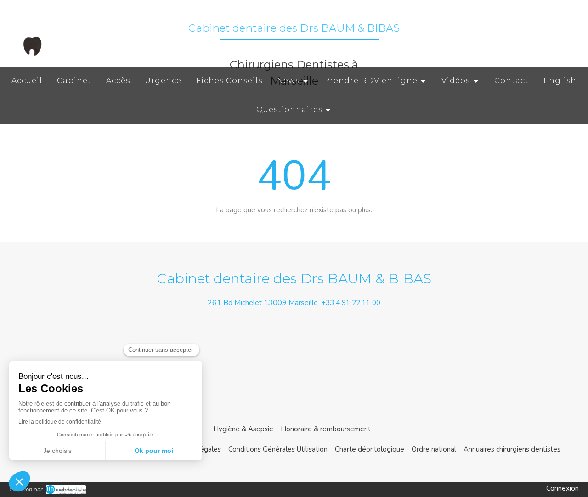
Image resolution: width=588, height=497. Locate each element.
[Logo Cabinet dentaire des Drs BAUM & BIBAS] (32, 62)
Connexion (562, 488)
